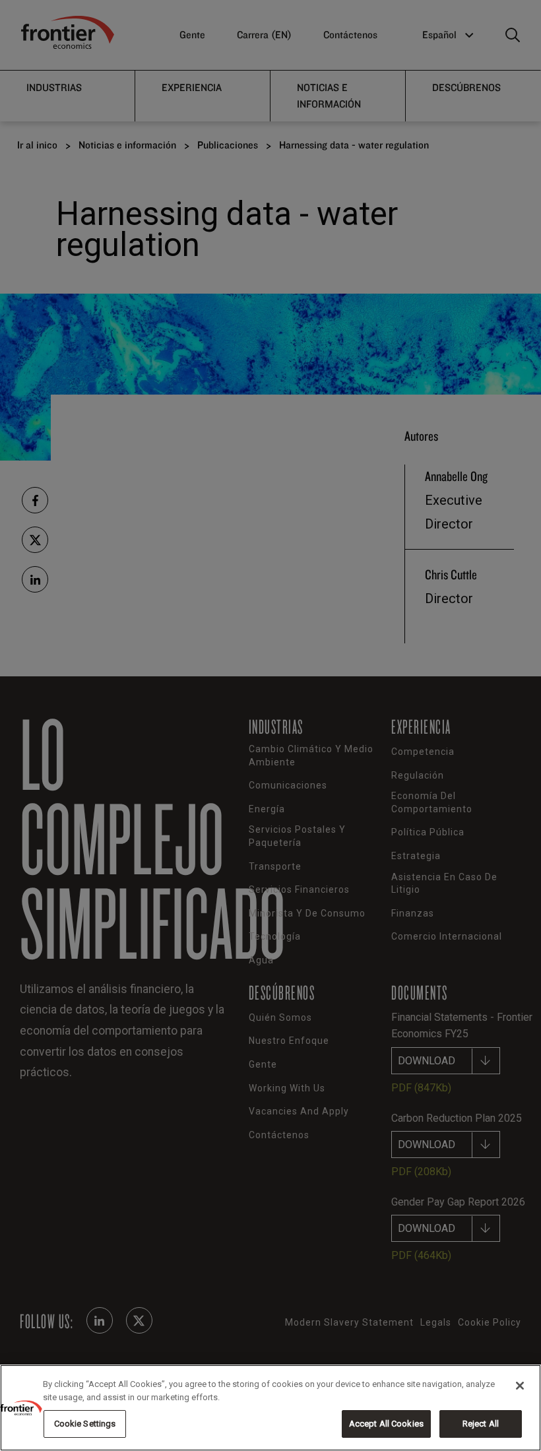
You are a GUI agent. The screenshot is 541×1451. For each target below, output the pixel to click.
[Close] (519, 1385)
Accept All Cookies (386, 1424)
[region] (270, 1408)
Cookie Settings (85, 1424)
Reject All (480, 1424)
